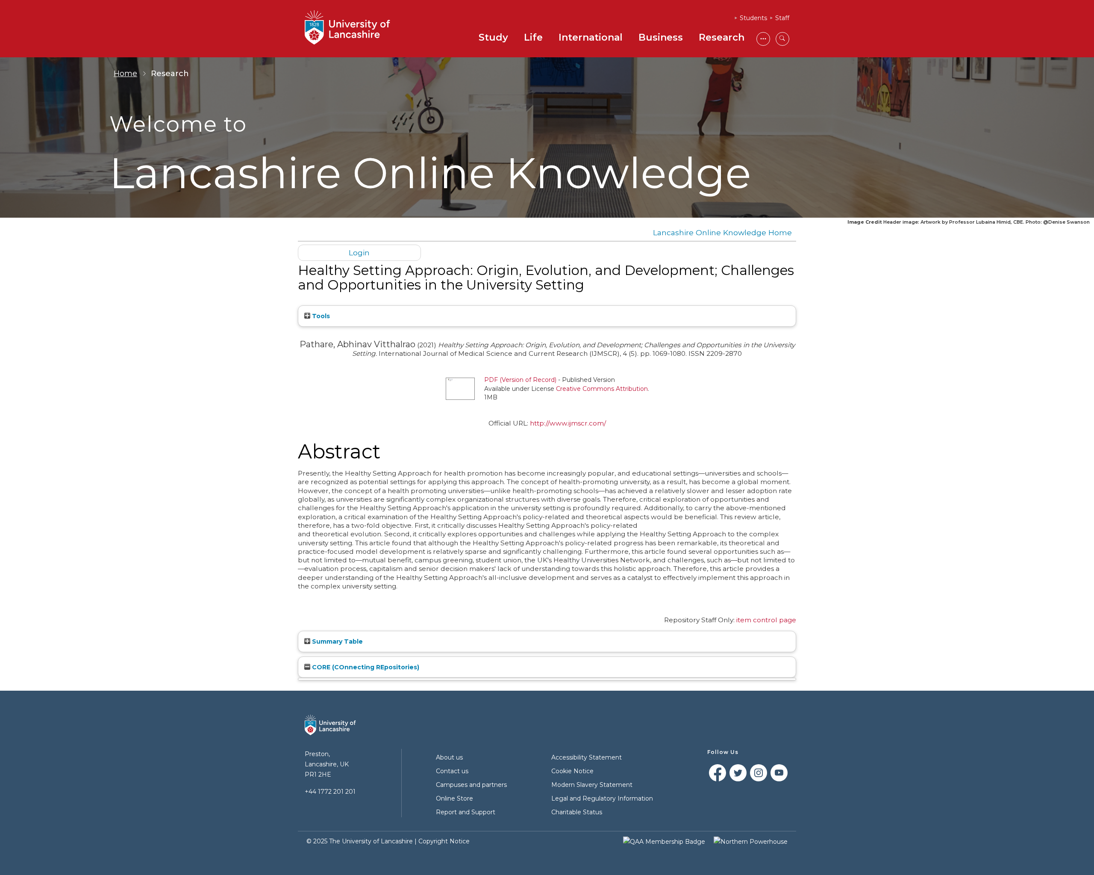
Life (533, 37)
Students (753, 18)
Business (660, 37)
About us (449, 757)
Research (721, 37)
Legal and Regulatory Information (602, 798)
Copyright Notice (444, 841)
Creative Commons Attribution (602, 389)
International (591, 37)
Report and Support (465, 812)
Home (125, 73)
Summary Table (336, 641)
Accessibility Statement (586, 757)
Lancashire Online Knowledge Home (722, 232)
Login (359, 252)
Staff (782, 18)
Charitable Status (576, 812)
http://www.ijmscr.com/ (568, 423)
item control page (766, 620)
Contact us (452, 771)
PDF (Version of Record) (520, 380)
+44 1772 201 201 (330, 791)
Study (493, 37)
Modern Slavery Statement (591, 785)
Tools (320, 316)
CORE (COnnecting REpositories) (364, 667)
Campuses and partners (471, 785)
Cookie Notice (572, 771)
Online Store (454, 798)
